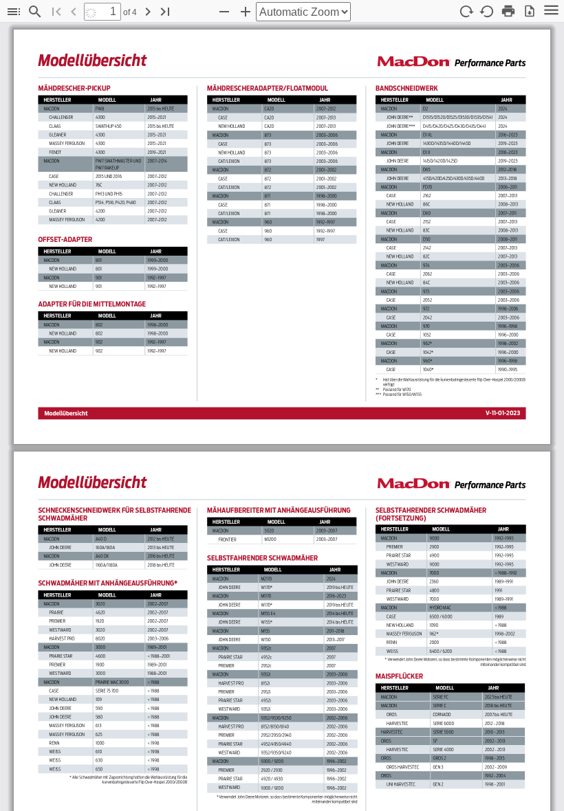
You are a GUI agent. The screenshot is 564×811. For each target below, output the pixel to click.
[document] (282, 417)
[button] (13, 12)
